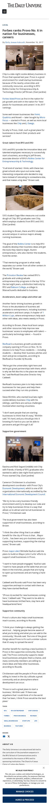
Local (5, 25)
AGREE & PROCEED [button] (24, 799)
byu (5, 710)
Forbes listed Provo (12, 98)
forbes (6, 715)
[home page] (24, 6)
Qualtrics (7, 117)
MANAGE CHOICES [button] (24, 791)
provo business (20, 715)
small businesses (11, 721)
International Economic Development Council (24, 494)
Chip (19, 123)
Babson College (18, 287)
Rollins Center (24, 243)
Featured (19, 726)
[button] (44, 767)
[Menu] (4, 11)
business (7, 726)
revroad (33, 715)
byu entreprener (17, 710)
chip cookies (33, 710)
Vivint (37, 114)
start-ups (26, 721)
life (35, 721)
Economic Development (14, 488)
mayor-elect (14, 551)
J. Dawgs (30, 123)
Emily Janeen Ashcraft (15, 42)
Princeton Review (15, 275)
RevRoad (7, 344)
